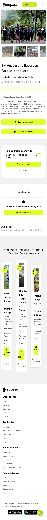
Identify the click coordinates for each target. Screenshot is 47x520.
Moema (37, 82)
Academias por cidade (10, 82)
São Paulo (26, 82)
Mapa (5, 442)
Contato (6, 416)
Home (5, 402)
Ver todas (6, 427)
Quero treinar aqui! (25, 122)
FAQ (4, 492)
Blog (4, 413)
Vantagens (7, 460)
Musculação (7, 434)
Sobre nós (6, 409)
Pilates (5, 438)
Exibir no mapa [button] (25, 213)
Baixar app (29, 4)
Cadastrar (6, 452)
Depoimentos (8, 463)
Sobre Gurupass (9, 456)
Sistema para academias (12, 467)
